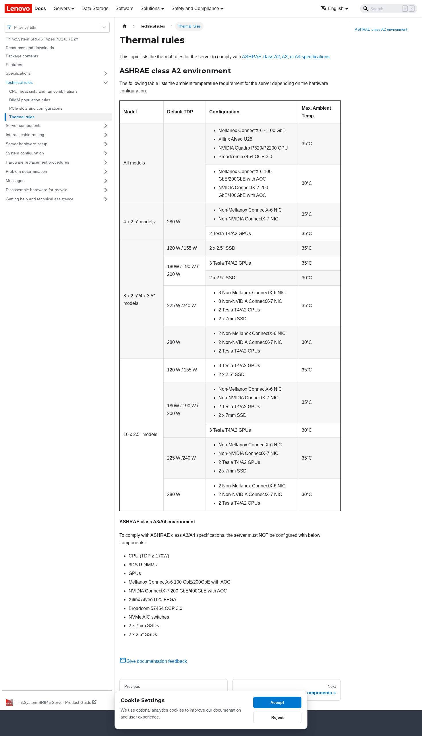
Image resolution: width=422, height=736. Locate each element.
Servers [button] (62, 8)
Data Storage (95, 8)
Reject (277, 717)
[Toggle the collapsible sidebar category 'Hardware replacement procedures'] (105, 162)
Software (124, 8)
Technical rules (19, 82)
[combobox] (14, 27)
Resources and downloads (30, 47)
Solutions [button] (150, 8)
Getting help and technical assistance (39, 199)
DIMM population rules (29, 100)
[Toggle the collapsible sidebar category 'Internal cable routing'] (105, 135)
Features (14, 64)
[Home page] (124, 26)
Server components (23, 125)
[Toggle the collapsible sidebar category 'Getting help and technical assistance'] (105, 199)
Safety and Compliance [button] (195, 8)
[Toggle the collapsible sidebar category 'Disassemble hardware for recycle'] (105, 190)
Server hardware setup (26, 144)
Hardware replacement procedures (37, 162)
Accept (277, 702)
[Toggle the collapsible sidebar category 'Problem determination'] (105, 171)
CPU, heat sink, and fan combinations (43, 91)
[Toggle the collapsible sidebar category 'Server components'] (105, 125)
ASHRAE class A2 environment (381, 29)
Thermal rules (21, 117)
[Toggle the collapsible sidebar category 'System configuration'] (105, 153)
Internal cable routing (25, 134)
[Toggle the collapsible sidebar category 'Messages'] (105, 180)
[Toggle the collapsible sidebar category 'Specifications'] (105, 73)
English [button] (336, 8)
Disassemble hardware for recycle (36, 189)
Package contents (22, 56)
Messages (15, 180)
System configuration (25, 153)
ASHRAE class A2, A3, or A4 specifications (286, 56)
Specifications (18, 73)
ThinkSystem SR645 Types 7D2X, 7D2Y (42, 39)
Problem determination (26, 171)
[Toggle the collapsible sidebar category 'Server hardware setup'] (105, 144)
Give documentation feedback (156, 661)
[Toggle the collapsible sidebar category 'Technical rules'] (105, 82)
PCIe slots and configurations (35, 108)
